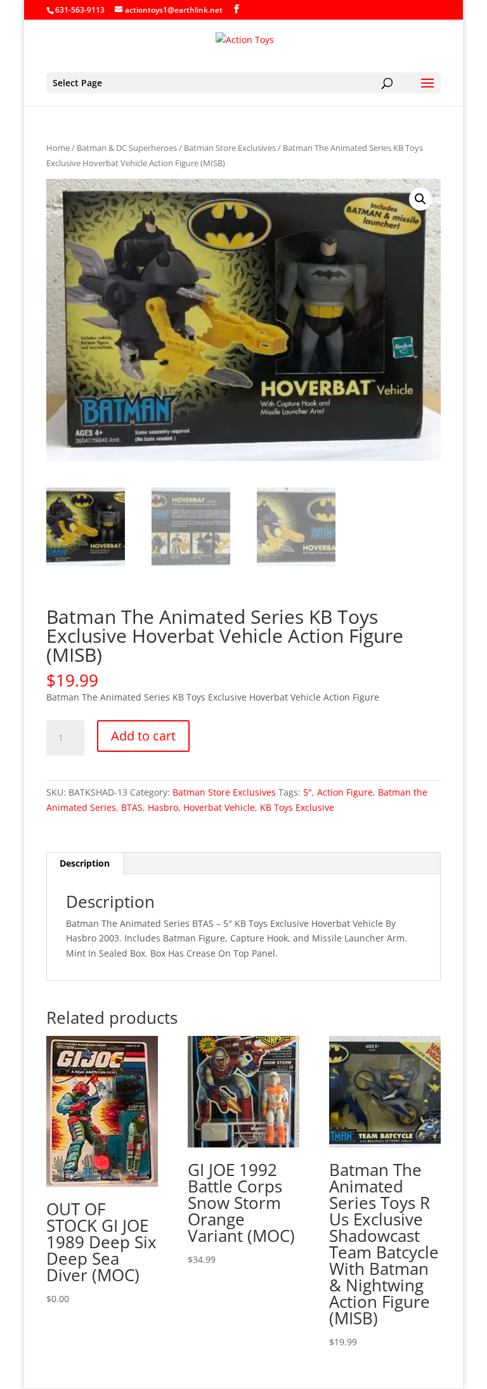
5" (307, 792)
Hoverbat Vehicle (219, 807)
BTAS (132, 807)
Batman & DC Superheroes (127, 147)
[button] (420, 199)
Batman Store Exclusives (230, 147)
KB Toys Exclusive (297, 807)
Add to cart (143, 735)
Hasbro (163, 807)
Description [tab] (85, 863)
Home (58, 147)
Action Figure (345, 792)
